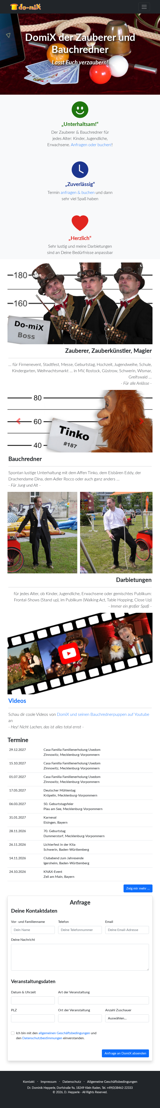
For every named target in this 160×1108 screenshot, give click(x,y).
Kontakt (29, 1081)
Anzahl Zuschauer (118, 1010)
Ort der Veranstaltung (74, 1010)
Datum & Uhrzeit (23, 992)
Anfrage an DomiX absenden (125, 1053)
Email (109, 921)
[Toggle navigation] (144, 7)
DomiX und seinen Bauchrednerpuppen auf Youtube (103, 714)
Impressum (48, 1081)
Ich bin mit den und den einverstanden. (56, 1035)
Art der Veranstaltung (74, 992)
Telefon (63, 921)
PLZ (14, 1010)
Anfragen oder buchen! (91, 145)
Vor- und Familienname (28, 921)
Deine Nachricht (23, 939)
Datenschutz (71, 1081)
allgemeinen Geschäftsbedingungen (64, 1033)
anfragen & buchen (78, 193)
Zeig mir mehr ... (138, 888)
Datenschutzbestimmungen (42, 1038)
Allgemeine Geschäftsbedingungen (112, 1081)
